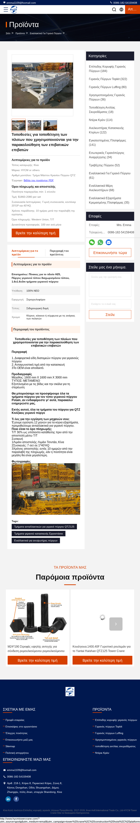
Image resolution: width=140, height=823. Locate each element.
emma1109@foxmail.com (21, 2)
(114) (100, 120)
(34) (106, 155)
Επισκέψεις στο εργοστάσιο (21, 726)
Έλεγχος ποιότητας (16, 733)
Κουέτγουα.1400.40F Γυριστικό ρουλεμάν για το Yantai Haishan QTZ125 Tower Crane (102, 649)
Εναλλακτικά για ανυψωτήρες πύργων (35, 540)
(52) (104, 165)
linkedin (8, 799)
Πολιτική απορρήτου (17, 752)
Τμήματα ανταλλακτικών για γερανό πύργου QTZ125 (44, 526)
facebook (16, 799)
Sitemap (10, 746)
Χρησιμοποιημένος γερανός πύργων (116, 739)
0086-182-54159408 (125, 2)
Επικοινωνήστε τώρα (110, 253)
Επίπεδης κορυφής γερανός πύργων (116, 719)
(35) (109, 200)
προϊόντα (20, 33)
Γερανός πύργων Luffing (109, 733)
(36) (107, 97)
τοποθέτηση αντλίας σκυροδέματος (115, 746)
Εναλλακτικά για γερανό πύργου (46, 33)
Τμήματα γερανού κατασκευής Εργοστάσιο (38, 533)
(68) (101, 188)
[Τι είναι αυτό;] (100, 242)
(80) (108, 87)
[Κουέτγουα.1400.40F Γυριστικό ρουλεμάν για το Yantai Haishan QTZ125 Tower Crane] (102, 617)
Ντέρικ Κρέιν (102, 752)
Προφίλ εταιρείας (14, 719)
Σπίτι (8, 33)
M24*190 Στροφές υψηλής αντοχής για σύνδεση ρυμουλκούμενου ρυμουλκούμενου (36, 649)
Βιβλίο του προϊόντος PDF (39, 180)
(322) (108, 79)
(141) (107, 142)
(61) (110, 175)
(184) (107, 69)
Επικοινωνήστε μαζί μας (19, 739)
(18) (102, 109)
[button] (24, 624)
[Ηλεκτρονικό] (108, 242)
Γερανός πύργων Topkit (108, 726)
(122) (106, 130)
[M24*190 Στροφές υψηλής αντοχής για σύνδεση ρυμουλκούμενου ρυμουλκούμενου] (37, 617)
